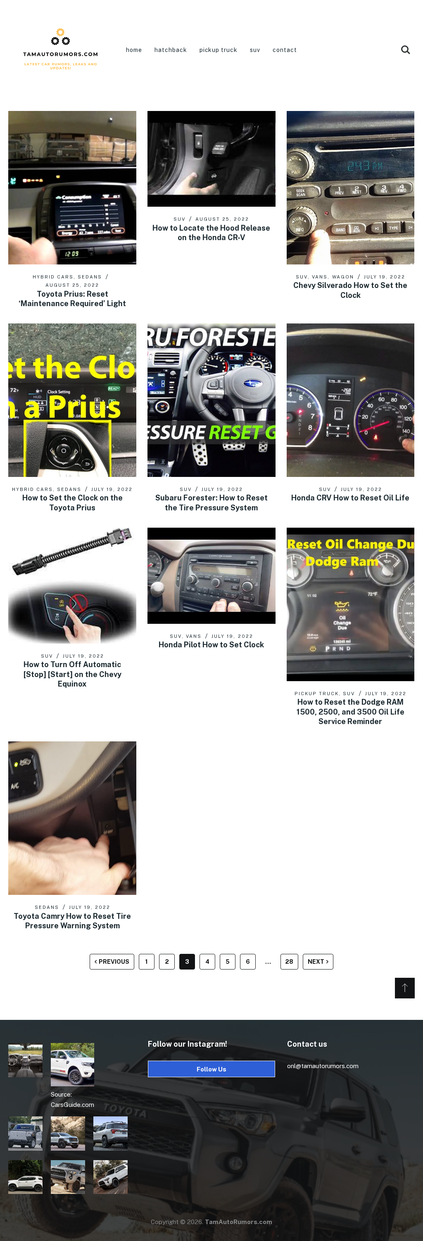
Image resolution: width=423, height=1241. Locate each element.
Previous (114, 961)
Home (134, 50)
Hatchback (170, 50)
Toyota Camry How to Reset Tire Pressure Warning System (72, 921)
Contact (285, 50)
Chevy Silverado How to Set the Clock (350, 290)
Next (316, 961)
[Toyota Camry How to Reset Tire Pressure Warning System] (72, 818)
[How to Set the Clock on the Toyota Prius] (72, 400)
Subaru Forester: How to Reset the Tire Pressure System (211, 502)
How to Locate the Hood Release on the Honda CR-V (211, 233)
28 (289, 961)
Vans (320, 276)
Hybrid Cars (53, 276)
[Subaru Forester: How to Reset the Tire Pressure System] (211, 400)
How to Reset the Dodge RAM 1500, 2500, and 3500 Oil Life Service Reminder (350, 712)
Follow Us (211, 1069)
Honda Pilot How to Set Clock (211, 644)
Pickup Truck (219, 50)
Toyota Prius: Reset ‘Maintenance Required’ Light (72, 299)
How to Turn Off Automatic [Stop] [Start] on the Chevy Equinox (72, 674)
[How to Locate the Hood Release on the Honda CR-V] (211, 159)
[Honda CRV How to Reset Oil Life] (351, 400)
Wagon (343, 276)
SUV (255, 50)
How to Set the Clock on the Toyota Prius (72, 502)
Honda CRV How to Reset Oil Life (350, 497)
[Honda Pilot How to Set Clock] (211, 575)
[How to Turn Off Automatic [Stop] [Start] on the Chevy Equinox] (72, 586)
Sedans (90, 276)
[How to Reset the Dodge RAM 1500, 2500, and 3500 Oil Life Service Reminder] (351, 604)
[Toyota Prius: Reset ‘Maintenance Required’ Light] (72, 187)
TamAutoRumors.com (238, 1221)
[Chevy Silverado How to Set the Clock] (351, 187)
